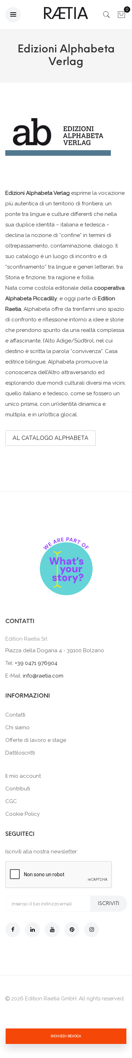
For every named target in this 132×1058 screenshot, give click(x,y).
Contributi (17, 789)
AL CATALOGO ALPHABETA (50, 438)
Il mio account (23, 776)
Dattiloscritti (20, 753)
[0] (121, 16)
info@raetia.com (43, 676)
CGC (11, 801)
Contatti (15, 715)
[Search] (106, 16)
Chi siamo (17, 727)
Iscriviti (108, 903)
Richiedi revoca (66, 1036)
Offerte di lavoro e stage (35, 740)
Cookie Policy (22, 814)
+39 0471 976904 (36, 663)
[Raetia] (66, 13)
